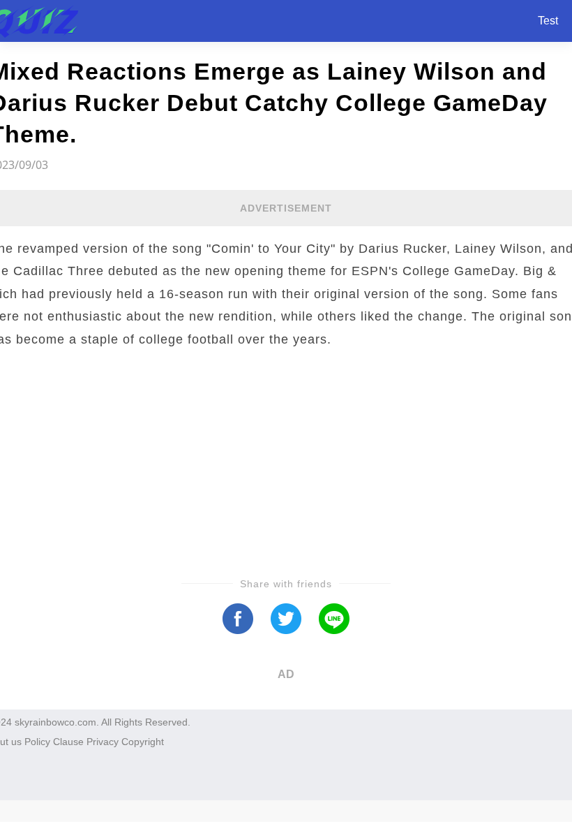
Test (548, 21)
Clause (68, 741)
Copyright (142, 741)
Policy (37, 741)
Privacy (102, 741)
